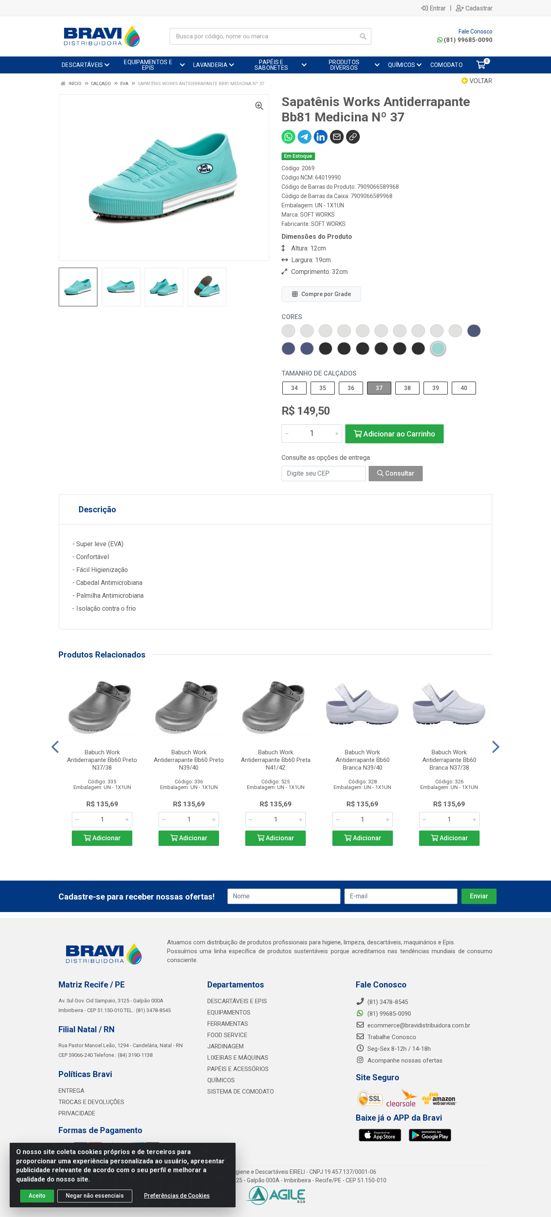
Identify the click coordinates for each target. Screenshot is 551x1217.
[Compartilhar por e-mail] (337, 137)
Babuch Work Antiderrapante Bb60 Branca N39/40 (363, 760)
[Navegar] (55, 747)
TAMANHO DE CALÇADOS (319, 373)
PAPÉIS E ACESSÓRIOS (238, 1069)
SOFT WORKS (317, 214)
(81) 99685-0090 (468, 40)
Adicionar (106, 838)
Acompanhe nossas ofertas (404, 1060)
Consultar (399, 473)
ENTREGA (71, 1090)
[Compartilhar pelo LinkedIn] (321, 137)
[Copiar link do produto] (353, 137)
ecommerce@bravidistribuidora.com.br (418, 1025)
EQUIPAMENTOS (228, 1012)
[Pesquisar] (363, 36)
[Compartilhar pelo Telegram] (304, 137)
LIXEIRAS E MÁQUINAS (237, 1057)
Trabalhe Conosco (391, 1037)
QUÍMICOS (221, 1080)
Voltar (480, 81)
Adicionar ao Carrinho (398, 434)
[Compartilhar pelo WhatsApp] (288, 137)
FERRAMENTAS (227, 1023)
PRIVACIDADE (76, 1113)
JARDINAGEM (225, 1046)
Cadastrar (479, 8)
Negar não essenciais (95, 1195)
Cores (292, 317)
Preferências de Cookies (177, 1195)
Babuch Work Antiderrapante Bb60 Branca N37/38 (449, 760)
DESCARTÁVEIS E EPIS (237, 1001)
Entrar (438, 8)
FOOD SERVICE (227, 1035)
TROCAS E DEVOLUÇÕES (91, 1102)
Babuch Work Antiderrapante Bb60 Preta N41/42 (276, 760)
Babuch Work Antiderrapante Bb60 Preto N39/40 (189, 760)
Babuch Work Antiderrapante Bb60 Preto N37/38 (102, 760)
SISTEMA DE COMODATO (240, 1091)
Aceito (37, 1195)
